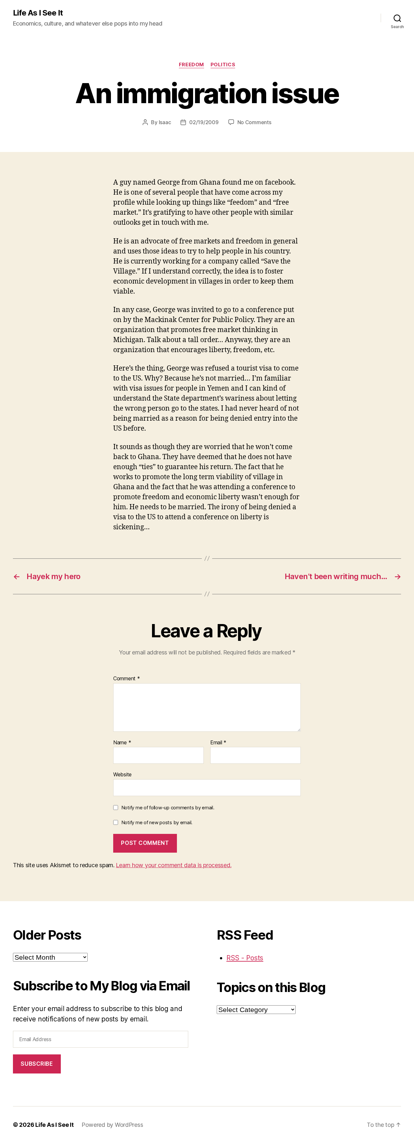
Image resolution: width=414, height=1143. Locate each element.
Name (122, 743)
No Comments (254, 122)
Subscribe (37, 1064)
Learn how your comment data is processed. (173, 865)
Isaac (165, 122)
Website (122, 774)
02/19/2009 (203, 122)
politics (223, 65)
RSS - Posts (244, 958)
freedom (191, 65)
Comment (126, 679)
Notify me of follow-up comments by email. (167, 807)
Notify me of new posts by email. (156, 822)
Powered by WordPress (112, 1124)
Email (218, 743)
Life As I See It (38, 13)
